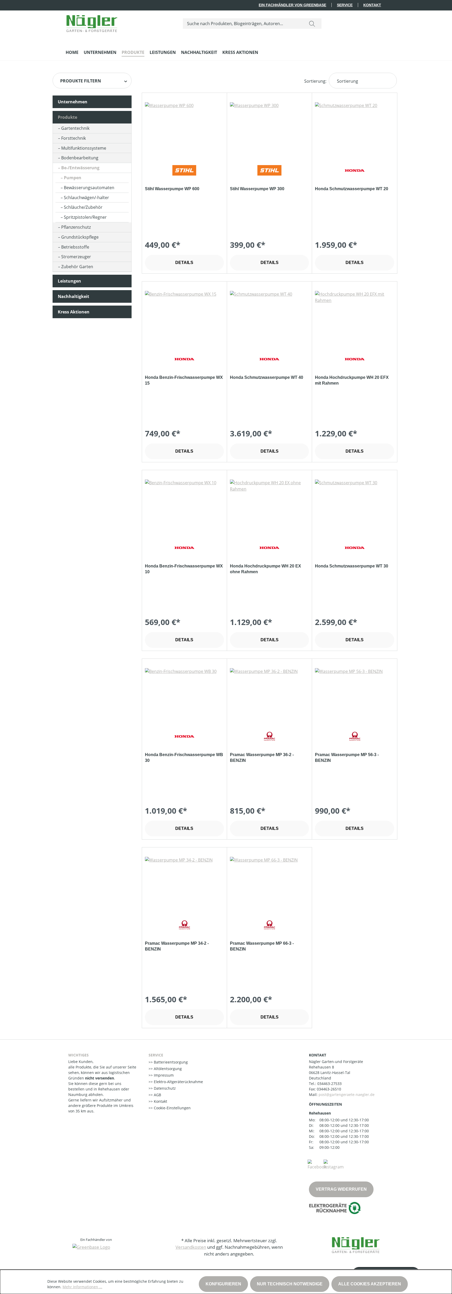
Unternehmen (72, 102)
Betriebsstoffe (75, 247)
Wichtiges (78, 1055)
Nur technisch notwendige (290, 1284)
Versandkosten (191, 1247)
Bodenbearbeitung (79, 158)
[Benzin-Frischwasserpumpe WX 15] (184, 317)
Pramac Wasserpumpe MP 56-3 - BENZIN (347, 757)
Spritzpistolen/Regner (85, 217)
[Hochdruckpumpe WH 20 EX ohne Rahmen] (269, 505)
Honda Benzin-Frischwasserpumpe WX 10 (184, 569)
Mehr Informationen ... (82, 1286)
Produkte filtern (80, 81)
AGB (157, 1094)
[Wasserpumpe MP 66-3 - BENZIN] (269, 883)
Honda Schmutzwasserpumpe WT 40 (266, 377)
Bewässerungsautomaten (89, 187)
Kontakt (372, 5)
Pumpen (72, 178)
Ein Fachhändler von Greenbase (292, 5)
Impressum (163, 1075)
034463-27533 (329, 1083)
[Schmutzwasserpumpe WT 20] (354, 128)
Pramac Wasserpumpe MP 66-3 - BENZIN (262, 946)
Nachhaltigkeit (73, 296)
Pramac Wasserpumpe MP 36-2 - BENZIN (262, 757)
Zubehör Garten (77, 266)
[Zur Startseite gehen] (92, 22)
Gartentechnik (75, 128)
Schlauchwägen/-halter (86, 197)
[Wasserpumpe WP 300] (269, 128)
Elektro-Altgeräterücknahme (178, 1081)
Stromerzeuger (76, 257)
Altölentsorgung (167, 1068)
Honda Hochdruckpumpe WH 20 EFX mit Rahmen (352, 380)
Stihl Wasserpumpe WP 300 (257, 189)
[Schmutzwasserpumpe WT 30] (354, 505)
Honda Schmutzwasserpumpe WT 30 (351, 566)
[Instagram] (334, 1164)
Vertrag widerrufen (341, 1189)
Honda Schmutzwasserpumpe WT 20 (351, 189)
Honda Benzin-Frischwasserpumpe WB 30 (184, 757)
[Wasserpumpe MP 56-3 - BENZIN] (354, 694)
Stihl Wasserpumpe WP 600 (172, 189)
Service (345, 5)
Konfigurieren (223, 1284)
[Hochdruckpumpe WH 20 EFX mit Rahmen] (354, 317)
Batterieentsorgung (170, 1062)
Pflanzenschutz (76, 227)
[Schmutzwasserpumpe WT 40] (269, 317)
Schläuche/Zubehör (83, 207)
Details (184, 262)
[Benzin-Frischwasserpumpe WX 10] (184, 505)
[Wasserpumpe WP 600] (184, 128)
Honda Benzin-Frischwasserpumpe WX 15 (184, 380)
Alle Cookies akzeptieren (369, 1284)
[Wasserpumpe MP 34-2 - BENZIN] (184, 883)
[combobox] (243, 23)
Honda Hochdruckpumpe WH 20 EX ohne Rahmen (265, 569)
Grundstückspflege (80, 237)
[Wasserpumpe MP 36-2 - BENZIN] (269, 694)
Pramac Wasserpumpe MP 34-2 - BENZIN (177, 946)
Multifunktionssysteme (83, 148)
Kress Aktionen (73, 312)
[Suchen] (312, 23)
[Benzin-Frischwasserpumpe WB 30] (184, 694)
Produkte (67, 117)
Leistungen (69, 281)
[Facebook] (317, 1164)
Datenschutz (164, 1088)
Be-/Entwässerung (80, 168)
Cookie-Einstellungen (172, 1107)
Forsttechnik (73, 138)
